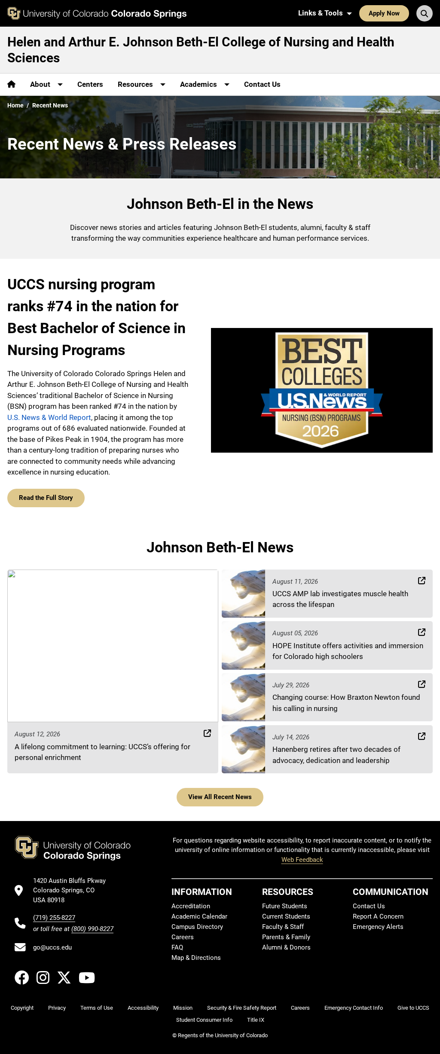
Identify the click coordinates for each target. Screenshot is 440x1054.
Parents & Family (286, 937)
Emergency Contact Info (353, 1008)
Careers (182, 937)
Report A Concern (378, 916)
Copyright (22, 1008)
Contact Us (262, 84)
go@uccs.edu (52, 947)
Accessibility (143, 1008)
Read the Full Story (46, 498)
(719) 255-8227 (54, 918)
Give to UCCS (413, 1008)
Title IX (255, 1020)
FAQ (177, 947)
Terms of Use (96, 1008)
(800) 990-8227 (92, 929)
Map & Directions (196, 958)
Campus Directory (197, 927)
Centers (90, 84)
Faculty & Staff (283, 927)
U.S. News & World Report (49, 417)
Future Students (284, 906)
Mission (182, 1008)
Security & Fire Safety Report (241, 1008)
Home (15, 105)
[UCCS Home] (96, 13)
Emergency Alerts (378, 927)
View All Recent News (220, 797)
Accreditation (190, 906)
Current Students (286, 916)
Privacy (57, 1008)
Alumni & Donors (286, 947)
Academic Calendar (199, 916)
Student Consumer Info (204, 1020)
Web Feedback (302, 860)
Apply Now (384, 13)
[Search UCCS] (424, 13)
